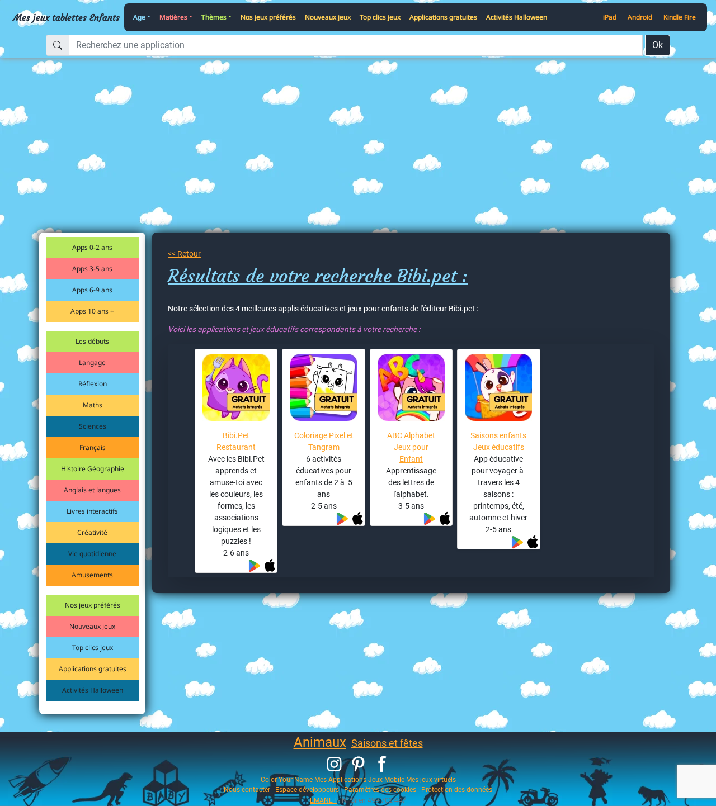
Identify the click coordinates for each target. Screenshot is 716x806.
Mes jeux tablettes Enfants (66, 17)
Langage (92, 362)
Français (92, 447)
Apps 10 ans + (92, 311)
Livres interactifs (92, 511)
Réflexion (92, 383)
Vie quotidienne (92, 553)
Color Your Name (287, 779)
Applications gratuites (443, 17)
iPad (609, 17)
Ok (657, 45)
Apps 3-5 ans (92, 268)
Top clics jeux (380, 17)
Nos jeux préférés (268, 17)
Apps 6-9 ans (92, 290)
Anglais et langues (92, 490)
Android (640, 17)
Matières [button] (173, 17)
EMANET (323, 800)
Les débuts (92, 341)
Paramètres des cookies (380, 789)
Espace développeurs (307, 789)
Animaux (320, 742)
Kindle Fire (679, 17)
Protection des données (456, 789)
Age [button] (139, 17)
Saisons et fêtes (387, 743)
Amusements (92, 575)
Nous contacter (247, 789)
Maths (92, 405)
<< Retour (184, 253)
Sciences (92, 426)
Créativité (92, 532)
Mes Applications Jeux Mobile (359, 779)
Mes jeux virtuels (431, 779)
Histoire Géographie (92, 468)
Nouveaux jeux (328, 17)
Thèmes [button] (214, 17)
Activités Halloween (516, 17)
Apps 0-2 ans (92, 247)
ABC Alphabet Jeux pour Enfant (411, 447)
